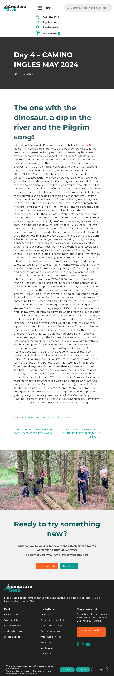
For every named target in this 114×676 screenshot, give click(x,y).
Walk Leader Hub (51, 636)
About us (45, 642)
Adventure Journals (38, 417)
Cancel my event (50, 631)
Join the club (11, 620)
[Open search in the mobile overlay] (88, 8)
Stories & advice (12, 636)
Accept (67, 669)
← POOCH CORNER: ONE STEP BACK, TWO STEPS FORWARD (33, 431)
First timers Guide (51, 625)
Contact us (47, 648)
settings (33, 673)
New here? (47, 614)
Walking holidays (13, 631)
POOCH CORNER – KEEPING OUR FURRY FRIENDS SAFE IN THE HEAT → (79, 433)
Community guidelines (54, 620)
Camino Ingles (61, 417)
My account (47, 653)
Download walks (12, 625)
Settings (100, 669)
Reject (83, 669)
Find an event (11, 614)
